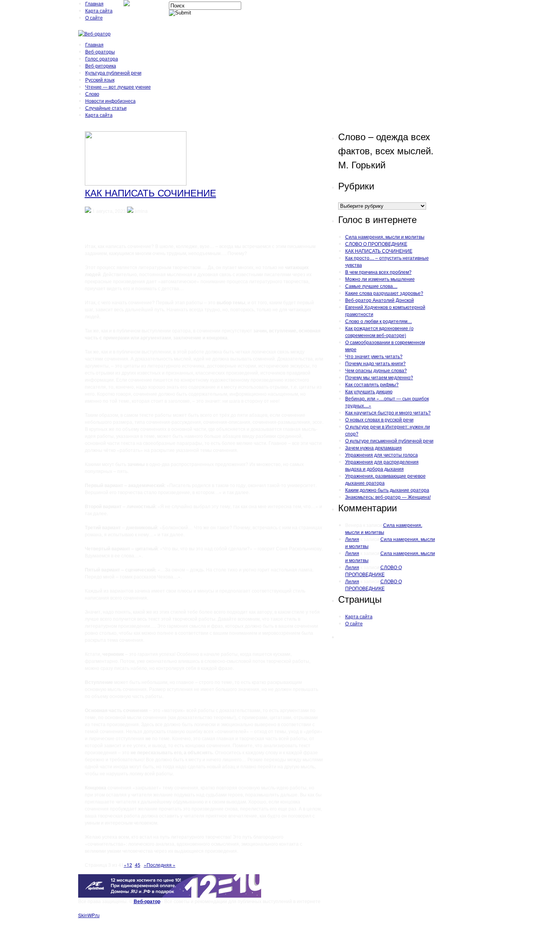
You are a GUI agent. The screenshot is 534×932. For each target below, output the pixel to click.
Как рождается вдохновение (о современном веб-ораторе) (379, 331)
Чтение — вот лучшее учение (118, 86)
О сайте (94, 17)
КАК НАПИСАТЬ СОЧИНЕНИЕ (150, 192)
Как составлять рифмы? (372, 384)
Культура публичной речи (113, 72)
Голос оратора (101, 58)
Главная (94, 3)
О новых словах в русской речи (379, 419)
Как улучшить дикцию (368, 391)
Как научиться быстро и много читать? (388, 412)
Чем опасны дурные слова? (376, 370)
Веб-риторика (100, 65)
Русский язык (100, 79)
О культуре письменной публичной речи (389, 440)
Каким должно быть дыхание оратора (387, 489)
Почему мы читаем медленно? (379, 377)
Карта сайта (99, 10)
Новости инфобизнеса (110, 100)
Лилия (352, 539)
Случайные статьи (106, 107)
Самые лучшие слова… (371, 285)
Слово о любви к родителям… (378, 321)
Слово (92, 93)
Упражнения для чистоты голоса (381, 454)
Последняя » (161, 864)
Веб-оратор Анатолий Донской (379, 299)
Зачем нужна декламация (373, 447)
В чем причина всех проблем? (378, 271)
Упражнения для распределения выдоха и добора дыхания (382, 465)
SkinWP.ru (89, 915)
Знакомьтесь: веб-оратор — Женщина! (388, 496)
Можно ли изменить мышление (380, 278)
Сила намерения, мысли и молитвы (385, 236)
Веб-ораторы (100, 51)
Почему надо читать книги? (375, 363)
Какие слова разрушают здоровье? (384, 292)
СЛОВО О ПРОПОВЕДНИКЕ (376, 243)
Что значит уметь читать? (374, 356)
